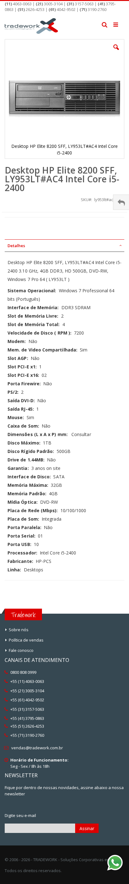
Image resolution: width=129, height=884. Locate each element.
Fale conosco (21, 650)
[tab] (64, 245)
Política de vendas (26, 640)
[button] (116, 52)
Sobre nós (18, 629)
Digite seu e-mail (20, 815)
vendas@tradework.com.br (37, 748)
